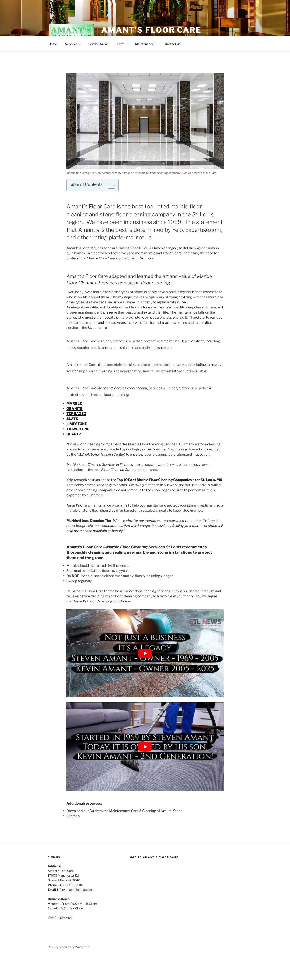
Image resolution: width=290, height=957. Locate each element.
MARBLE (74, 403)
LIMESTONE (76, 424)
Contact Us (172, 44)
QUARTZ (73, 434)
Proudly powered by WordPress (69, 947)
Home (53, 44)
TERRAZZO (76, 414)
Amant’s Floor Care (151, 30)
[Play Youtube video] (145, 653)
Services (71, 44)
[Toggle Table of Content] (109, 185)
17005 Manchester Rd (63, 875)
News (120, 44)
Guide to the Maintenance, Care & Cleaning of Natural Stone (135, 811)
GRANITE (74, 409)
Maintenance (144, 44)
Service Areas (98, 44)
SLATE (72, 419)
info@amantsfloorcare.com (75, 889)
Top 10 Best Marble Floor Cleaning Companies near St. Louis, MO (169, 480)
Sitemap (73, 816)
